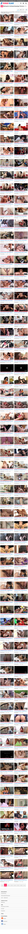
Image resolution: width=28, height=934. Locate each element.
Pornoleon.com (4, 0)
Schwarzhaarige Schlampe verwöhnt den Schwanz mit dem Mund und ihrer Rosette (7, 650)
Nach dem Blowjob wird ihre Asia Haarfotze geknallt (21, 578)
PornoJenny (2, 145)
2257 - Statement (4, 897)
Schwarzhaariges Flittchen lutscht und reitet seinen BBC (7, 867)
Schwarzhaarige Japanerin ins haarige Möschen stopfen (7, 505)
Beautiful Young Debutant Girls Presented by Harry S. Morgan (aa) (21, 602)
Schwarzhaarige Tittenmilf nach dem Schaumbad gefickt (7, 566)
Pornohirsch (16, 24)
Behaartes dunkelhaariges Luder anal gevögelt (7, 662)
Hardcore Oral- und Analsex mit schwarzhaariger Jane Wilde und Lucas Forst (7, 252)
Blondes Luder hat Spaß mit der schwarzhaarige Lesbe (7, 735)
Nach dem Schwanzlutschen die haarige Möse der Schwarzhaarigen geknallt (21, 662)
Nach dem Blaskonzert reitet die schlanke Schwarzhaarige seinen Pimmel (7, 481)
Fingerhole (16, 131)
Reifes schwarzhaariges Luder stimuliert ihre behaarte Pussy (21, 867)
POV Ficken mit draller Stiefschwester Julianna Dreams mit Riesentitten (21, 276)
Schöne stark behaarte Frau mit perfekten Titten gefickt (7, 421)
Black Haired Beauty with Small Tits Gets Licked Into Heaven (21, 698)
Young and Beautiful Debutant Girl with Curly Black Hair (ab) (7, 614)
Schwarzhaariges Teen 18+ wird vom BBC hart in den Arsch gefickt (7, 336)
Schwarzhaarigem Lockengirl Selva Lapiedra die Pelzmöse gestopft (7, 385)
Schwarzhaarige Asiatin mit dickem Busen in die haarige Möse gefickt (21, 807)
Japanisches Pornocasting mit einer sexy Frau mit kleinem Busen (21, 457)
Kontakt (2, 908)
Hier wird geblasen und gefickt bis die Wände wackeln (21, 541)
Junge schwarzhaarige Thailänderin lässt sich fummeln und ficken (7, 855)
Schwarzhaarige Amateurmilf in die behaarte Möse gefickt (7, 517)
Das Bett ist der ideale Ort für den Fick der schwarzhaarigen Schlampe (21, 650)
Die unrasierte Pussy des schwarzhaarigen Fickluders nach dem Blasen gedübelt (7, 674)
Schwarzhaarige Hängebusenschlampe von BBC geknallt (21, 735)
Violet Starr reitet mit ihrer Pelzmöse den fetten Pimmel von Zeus (7, 35)
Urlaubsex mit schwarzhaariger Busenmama (21, 843)
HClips (15, 519)
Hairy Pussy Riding (18, 505)
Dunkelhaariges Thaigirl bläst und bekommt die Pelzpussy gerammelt (7, 590)
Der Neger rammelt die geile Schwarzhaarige (7, 143)
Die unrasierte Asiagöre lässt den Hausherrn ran (21, 372)
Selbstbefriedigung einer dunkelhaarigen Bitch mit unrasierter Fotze (7, 71)
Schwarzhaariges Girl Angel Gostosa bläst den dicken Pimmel (21, 397)
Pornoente (2, 24)
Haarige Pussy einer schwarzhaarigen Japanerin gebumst (7, 578)
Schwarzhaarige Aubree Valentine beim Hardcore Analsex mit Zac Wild (21, 252)
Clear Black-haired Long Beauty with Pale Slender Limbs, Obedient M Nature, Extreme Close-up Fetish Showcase (7, 179)
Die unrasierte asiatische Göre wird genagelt (7, 372)
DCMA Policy (3, 893)
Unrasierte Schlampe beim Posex (7, 457)
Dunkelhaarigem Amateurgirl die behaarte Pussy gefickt (21, 795)
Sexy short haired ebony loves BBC (21, 360)
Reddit (4, 918)
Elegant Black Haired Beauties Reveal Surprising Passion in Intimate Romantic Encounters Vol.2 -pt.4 (7, 83)
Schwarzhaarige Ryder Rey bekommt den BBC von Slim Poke (21, 22)
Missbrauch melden (5, 906)
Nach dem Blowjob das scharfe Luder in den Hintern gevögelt (21, 674)
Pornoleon (16, 60)
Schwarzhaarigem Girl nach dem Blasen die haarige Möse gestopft (7, 759)
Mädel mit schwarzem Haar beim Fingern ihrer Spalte (21, 107)
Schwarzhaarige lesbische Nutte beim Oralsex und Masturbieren (7, 360)
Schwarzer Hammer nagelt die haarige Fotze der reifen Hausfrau (21, 385)
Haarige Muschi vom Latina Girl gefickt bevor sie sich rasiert (21, 481)
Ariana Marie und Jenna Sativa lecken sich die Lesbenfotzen (21, 35)
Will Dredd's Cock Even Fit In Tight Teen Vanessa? (21, 324)
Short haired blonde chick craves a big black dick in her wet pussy (7, 469)
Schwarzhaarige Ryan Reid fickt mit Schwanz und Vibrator (7, 264)
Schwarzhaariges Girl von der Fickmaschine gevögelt (21, 723)
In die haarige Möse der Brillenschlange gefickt (7, 819)
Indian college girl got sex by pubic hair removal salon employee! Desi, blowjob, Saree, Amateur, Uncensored (21, 626)
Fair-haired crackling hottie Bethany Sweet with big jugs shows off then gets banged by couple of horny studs (7, 131)
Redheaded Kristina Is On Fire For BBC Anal (21, 819)
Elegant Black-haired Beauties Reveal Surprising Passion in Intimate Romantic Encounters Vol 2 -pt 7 (21, 47)
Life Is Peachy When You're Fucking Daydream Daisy (21, 71)
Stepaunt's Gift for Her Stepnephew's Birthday (7, 240)
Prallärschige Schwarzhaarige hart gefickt (7, 831)
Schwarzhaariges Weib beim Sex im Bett (7, 638)
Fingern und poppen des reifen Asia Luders (7, 95)
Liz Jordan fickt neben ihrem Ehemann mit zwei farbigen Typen (7, 22)
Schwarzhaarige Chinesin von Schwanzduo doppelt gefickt (21, 566)
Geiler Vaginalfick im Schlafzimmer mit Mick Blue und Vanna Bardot (21, 288)
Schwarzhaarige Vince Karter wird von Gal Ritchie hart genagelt (21, 83)
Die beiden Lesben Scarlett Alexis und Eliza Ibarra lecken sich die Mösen (7, 155)
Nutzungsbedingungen (5, 895)
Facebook (5, 921)
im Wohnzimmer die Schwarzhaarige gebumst (21, 409)
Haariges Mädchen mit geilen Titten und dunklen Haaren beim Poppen (21, 783)
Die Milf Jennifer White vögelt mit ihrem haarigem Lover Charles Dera (21, 155)
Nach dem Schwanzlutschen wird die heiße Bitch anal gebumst (7, 686)
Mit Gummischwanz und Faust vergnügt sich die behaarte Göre (7, 554)
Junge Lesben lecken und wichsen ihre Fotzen (21, 433)
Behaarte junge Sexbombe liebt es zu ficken (21, 771)
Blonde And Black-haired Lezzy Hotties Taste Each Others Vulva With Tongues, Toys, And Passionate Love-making (21, 759)
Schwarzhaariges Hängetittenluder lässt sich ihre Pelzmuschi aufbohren (21, 710)
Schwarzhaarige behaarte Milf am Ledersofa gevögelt (21, 493)
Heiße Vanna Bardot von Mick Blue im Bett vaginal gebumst (7, 288)
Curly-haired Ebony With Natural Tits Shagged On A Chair (7, 783)
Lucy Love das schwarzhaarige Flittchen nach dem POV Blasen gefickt (7, 433)
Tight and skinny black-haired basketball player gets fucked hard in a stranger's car (7, 348)
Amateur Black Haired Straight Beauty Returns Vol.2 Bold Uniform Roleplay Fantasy (21, 167)
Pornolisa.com (12, 0)
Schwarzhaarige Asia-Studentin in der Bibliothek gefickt (21, 554)
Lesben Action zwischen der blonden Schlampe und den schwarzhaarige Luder (7, 710)
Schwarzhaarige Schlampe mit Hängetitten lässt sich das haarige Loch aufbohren (7, 723)
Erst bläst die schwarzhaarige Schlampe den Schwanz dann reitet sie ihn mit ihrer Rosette (21, 638)
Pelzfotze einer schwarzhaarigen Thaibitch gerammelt (21, 590)
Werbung (3, 902)
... (10, 12)
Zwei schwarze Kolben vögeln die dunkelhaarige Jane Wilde (7, 312)
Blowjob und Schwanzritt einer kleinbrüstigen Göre (21, 469)
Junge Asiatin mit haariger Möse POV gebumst (7, 879)
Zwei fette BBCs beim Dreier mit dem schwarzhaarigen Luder (21, 300)
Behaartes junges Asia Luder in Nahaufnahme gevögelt (21, 855)
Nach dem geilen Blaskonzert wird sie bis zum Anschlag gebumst (7, 541)
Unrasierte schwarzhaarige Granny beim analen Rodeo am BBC (7, 191)
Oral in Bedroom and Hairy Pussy (7, 529)
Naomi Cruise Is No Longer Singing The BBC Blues (21, 312)
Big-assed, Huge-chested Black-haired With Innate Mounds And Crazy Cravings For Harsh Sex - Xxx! (7, 771)
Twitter (4, 924)
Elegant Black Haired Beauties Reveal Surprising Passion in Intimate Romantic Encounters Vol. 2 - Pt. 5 (21, 143)
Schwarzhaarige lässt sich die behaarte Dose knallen (7, 602)
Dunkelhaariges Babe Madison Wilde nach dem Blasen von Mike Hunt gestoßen (21, 204)
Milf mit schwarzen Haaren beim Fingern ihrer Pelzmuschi (21, 879)
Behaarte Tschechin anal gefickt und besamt (21, 445)
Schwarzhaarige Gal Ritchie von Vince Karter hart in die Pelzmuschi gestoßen (7, 204)
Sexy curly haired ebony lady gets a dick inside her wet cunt (7, 47)
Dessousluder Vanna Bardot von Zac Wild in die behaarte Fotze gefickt (21, 228)
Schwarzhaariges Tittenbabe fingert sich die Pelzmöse (7, 445)
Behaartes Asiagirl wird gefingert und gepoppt (21, 614)
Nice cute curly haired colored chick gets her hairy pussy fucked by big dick (7, 59)
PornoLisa (16, 290)
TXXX (15, 760)
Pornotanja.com (20, 0)
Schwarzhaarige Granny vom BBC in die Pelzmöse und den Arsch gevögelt (21, 179)
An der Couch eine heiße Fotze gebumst (7, 409)
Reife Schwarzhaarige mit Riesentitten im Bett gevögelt (7, 795)
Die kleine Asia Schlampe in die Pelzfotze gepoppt (21, 59)
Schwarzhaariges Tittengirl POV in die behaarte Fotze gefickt (7, 493)
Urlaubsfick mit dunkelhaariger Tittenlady (7, 843)
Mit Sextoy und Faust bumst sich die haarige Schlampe (21, 529)
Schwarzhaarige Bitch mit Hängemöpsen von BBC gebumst (7, 747)
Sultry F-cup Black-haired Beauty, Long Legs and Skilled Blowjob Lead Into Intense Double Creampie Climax (7, 167)
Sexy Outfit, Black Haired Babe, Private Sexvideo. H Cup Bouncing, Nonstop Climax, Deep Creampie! (21, 216)
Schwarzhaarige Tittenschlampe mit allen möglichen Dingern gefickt (7, 626)
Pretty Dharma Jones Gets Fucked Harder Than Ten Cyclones (21, 686)
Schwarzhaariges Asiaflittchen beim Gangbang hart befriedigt (7, 397)
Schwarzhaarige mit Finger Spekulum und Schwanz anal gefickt (7, 698)
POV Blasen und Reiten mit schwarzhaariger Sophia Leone (21, 191)
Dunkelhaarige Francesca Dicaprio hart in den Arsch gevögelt (21, 421)
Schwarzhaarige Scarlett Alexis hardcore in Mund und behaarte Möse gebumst (21, 336)
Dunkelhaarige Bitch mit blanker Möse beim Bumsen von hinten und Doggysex (21, 119)
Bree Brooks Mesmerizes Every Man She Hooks (7, 216)
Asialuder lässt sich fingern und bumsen (7, 807)
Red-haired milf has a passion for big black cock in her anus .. (7, 119)
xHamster (2, 48)
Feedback (3, 910)
